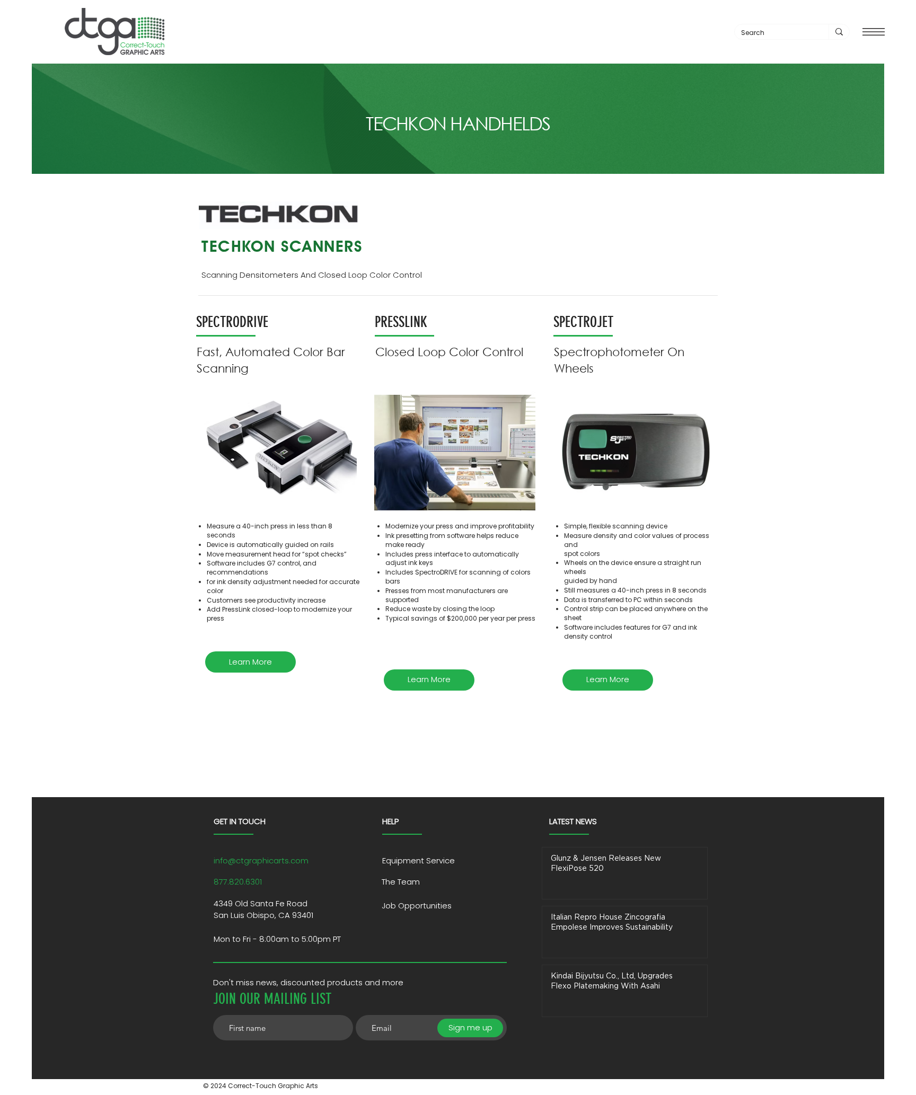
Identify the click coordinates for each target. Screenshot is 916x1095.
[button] (873, 32)
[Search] (839, 31)
